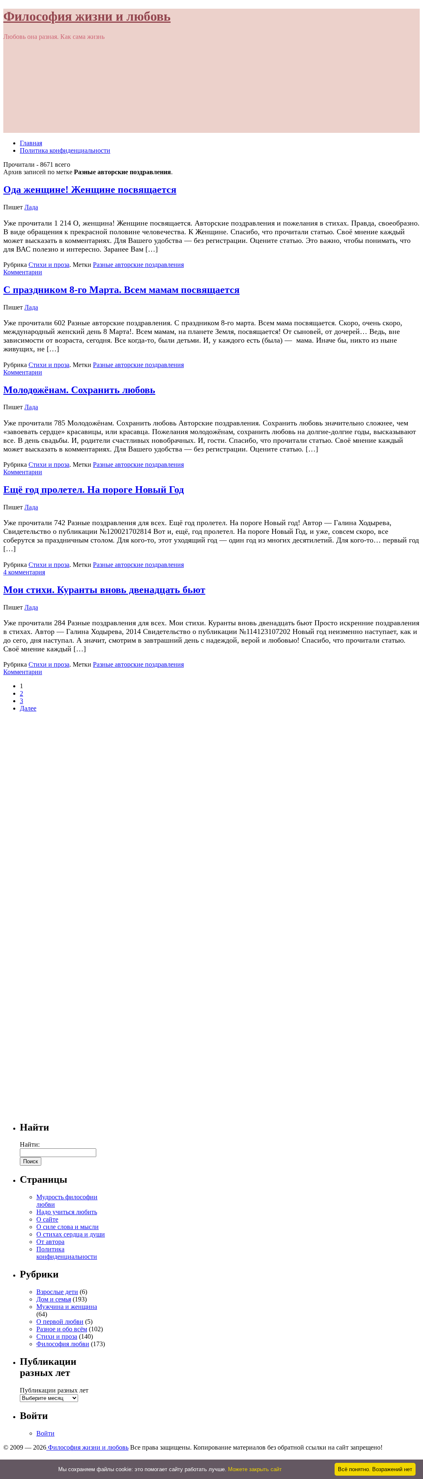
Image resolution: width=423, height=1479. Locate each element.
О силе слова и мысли (67, 1226)
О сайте (47, 1219)
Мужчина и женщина (66, 1306)
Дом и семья (53, 1299)
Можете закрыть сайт (255, 1469)
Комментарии (22, 272)
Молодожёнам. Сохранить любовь (79, 389)
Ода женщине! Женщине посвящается (89, 189)
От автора (50, 1241)
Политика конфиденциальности (65, 150)
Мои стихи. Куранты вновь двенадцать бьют (104, 589)
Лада (31, 207)
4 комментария (24, 572)
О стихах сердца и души (70, 1234)
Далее (28, 708)
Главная (31, 142)
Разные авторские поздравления (138, 264)
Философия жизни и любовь (87, 16)
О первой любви (59, 1321)
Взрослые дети (57, 1291)
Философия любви (62, 1343)
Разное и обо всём (61, 1329)
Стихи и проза (49, 264)
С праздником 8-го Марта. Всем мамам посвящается (121, 289)
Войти (45, 1433)
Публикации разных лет (54, 1390)
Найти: (30, 1144)
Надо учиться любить (66, 1211)
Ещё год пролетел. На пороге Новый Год (93, 489)
